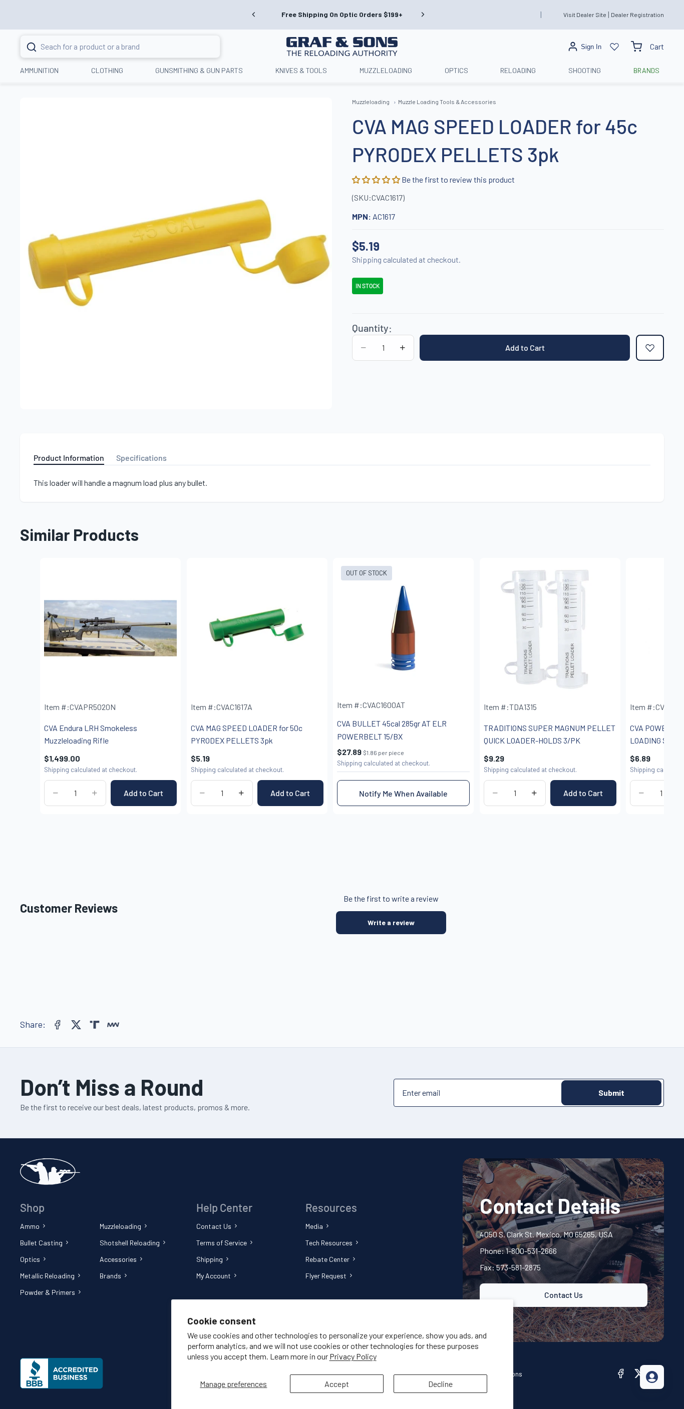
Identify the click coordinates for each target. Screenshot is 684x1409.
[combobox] (108, 46)
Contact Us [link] (563, 1294)
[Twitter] (76, 1025)
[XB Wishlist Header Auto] (614, 47)
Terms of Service (221, 1242)
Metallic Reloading (47, 1275)
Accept (336, 1383)
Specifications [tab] (141, 457)
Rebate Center (327, 1259)
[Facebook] (58, 1025)
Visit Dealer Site (584, 14)
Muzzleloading (120, 1226)
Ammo (30, 1226)
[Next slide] (423, 15)
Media (314, 1226)
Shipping (209, 1259)
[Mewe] (113, 1025)
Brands (110, 1275)
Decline (440, 1383)
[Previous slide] (254, 15)
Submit (611, 1092)
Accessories (118, 1259)
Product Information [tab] (69, 457)
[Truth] (95, 1025)
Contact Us (213, 1226)
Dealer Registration (637, 14)
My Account (213, 1275)
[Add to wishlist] (650, 348)
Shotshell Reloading (130, 1242)
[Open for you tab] (652, 1377)
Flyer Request (326, 1275)
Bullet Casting (41, 1242)
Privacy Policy (353, 1356)
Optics (30, 1259)
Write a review (391, 922)
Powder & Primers (47, 1292)
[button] (377, 179)
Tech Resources (329, 1242)
